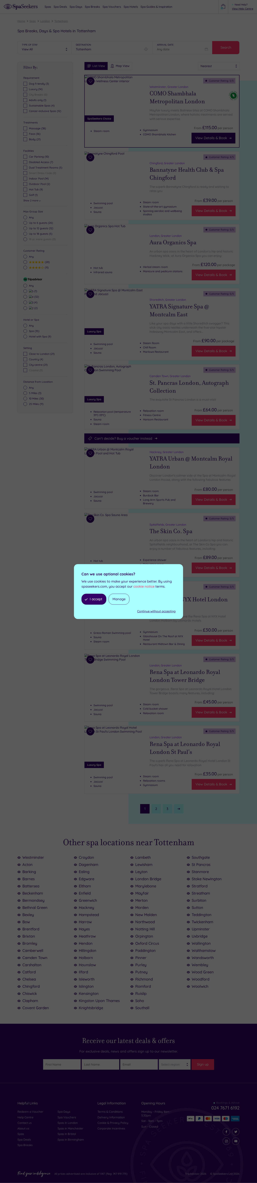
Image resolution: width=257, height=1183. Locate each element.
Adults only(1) (37, 100)
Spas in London (68, 1123)
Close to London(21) (42, 354)
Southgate (201, 857)
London (45, 21)
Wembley (200, 964)
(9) (40, 336)
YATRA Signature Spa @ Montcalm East (179, 310)
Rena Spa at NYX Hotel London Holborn (189, 603)
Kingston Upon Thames (99, 1000)
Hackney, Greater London (167, 452)
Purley (141, 964)
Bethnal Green (34, 907)
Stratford (200, 886)
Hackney (86, 907)
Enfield (85, 893)
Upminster (201, 929)
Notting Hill (145, 929)
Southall (142, 1007)
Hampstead (89, 914)
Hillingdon (87, 950)
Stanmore (200, 871)
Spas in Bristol (67, 1134)
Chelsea (29, 979)
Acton (27, 864)
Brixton (28, 936)
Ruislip (141, 993)
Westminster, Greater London (169, 87)
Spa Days (64, 1111)
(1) (35, 291)
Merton (141, 900)
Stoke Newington (207, 878)
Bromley (29, 943)
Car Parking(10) (39, 156)
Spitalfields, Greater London (168, 524)
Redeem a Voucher (30, 1111)
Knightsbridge (91, 1007)
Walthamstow (204, 950)
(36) (34, 134)
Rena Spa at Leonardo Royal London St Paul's (185, 748)
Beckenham (32, 893)
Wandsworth (203, 957)
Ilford (83, 972)
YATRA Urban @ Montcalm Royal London (191, 463)
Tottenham (61, 21)
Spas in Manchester (70, 1128)
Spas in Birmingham (71, 1139)
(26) (41, 223)
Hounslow (87, 964)
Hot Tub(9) (36, 189)
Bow (26, 921)
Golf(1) (33, 195)
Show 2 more (30, 200)
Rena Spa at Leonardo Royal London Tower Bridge (185, 676)
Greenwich (88, 900)
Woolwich (200, 986)
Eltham (85, 886)
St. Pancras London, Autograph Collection (189, 387)
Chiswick (29, 993)
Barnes (28, 878)
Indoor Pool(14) (39, 178)
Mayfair (142, 893)
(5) (40, 233)
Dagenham (88, 864)
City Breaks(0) (38, 94)
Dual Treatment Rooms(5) (45, 167)
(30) (36, 398)
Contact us (24, 1123)
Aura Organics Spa (173, 242)
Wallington (201, 943)
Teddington (201, 914)
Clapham (30, 1000)
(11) (46, 267)
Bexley (28, 914)
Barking (29, 871)
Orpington (144, 936)
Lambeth (143, 857)
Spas (33, 21)
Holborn (86, 957)
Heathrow (87, 936)
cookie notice (143, 586)
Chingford (31, 986)
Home (21, 21)
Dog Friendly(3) (39, 83)
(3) (35, 393)
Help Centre (25, 1117)
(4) (35, 302)
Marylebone (145, 886)
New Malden (146, 914)
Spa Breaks (25, 1145)
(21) (35, 139)
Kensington (89, 993)
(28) (47, 262)
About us (23, 1128)
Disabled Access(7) (41, 162)
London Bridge (148, 878)
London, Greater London (166, 235)
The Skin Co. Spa (171, 531)
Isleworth (86, 979)
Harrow (85, 921)
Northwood (145, 921)
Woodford (200, 979)
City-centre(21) (38, 364)
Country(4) (36, 359)
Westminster (33, 857)
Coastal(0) (36, 370)
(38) (37, 128)
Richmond (144, 979)
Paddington (145, 950)
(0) (42, 239)
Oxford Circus (147, 943)
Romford (143, 986)
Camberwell (32, 950)
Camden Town (34, 957)
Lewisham (143, 864)
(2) (35, 308)
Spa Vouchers (67, 1117)
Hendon (86, 943)
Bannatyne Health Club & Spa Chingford (187, 174)
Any (31, 217)
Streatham (201, 893)
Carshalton (31, 964)
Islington (86, 986)
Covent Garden (35, 1007)
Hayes (84, 929)
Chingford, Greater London (167, 163)
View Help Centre (242, 8)
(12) (41, 228)
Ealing (84, 871)
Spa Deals (24, 1139)
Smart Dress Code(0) (42, 173)
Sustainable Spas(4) (42, 105)
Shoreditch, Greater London (168, 299)
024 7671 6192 (225, 1108)
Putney (141, 972)
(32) (36, 296)
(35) (34, 331)
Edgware (86, 878)
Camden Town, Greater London (170, 376)
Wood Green (203, 972)
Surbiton (199, 900)
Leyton (141, 871)
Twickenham (202, 921)
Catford (29, 972)
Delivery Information (111, 1117)
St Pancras (201, 864)
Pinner (140, 957)
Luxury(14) (36, 89)
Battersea (30, 886)
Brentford (30, 929)
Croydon (86, 857)
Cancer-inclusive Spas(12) (45, 111)
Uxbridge (200, 936)
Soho (139, 1000)
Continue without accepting (156, 611)
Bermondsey (33, 900)
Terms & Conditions (110, 1111)
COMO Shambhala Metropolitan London (177, 97)
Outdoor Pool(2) (39, 184)
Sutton (197, 907)
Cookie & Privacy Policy (112, 1123)
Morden (142, 907)
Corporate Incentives (111, 1128)
